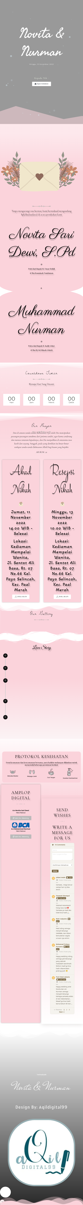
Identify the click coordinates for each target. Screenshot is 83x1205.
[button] (20, 818)
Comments (60, 845)
